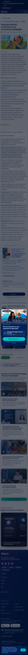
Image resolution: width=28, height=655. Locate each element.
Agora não (14, 342)
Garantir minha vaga (13, 339)
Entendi (23, 649)
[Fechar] (24, 311)
